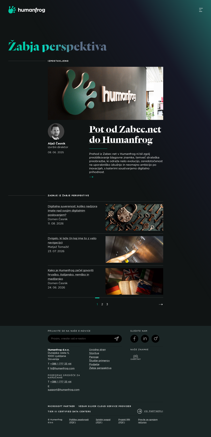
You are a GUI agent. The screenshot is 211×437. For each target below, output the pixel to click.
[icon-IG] (155, 339)
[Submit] (116, 339)
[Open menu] (201, 9)
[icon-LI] (145, 339)
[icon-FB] (134, 339)
